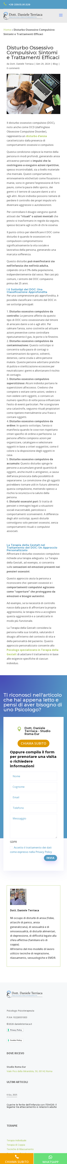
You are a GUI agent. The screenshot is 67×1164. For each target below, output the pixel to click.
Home (7, 30)
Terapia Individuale (16, 1140)
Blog (55, 63)
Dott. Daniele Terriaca (22, 63)
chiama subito (33, 743)
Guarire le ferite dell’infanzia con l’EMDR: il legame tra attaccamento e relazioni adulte (32, 1105)
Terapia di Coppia (16, 1144)
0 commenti (13, 68)
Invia (50, 858)
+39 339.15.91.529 (19, 4)
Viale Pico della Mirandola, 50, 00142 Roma (29, 1071)
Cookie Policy (16, 1040)
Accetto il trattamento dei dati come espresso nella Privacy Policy (31, 850)
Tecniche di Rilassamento (20, 1149)
